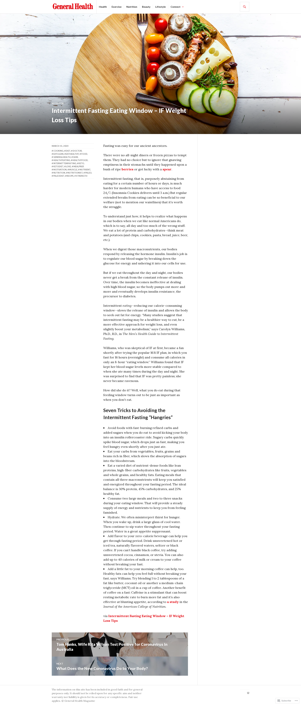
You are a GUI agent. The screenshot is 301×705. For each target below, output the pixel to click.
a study (173, 602)
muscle (73, 169)
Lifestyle (160, 6)
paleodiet (58, 176)
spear (167, 169)
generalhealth (62, 157)
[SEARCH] (244, 7)
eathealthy (72, 154)
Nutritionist (75, 172)
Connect (175, 6)
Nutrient (85, 169)
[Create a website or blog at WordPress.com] (248, 693)
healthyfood (80, 160)
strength (81, 176)
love (68, 166)
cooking (58, 151)
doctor (77, 151)
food (84, 154)
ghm (75, 157)
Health (103, 6)
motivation (60, 169)
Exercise (116, 6)
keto (81, 163)
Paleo (88, 172)
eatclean (58, 154)
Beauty (146, 6)
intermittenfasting (64, 163)
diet (68, 151)
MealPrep (78, 166)
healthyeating (61, 160)
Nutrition (131, 6)
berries (127, 169)
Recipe (70, 176)
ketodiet (58, 166)
